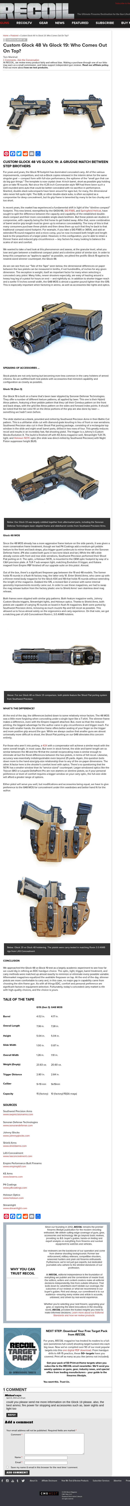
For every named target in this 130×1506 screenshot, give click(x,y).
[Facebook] (3, 1481)
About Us (33, 1480)
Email (18, 1462)
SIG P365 (70, 210)
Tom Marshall (10, 57)
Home (5, 36)
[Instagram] (8, 1481)
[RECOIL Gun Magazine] (37, 18)
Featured (14, 36)
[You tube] (13, 1481)
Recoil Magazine (72, 1492)
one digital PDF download (77, 1350)
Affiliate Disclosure (49, 1480)
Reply (12, 1415)
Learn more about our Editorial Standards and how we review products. (78, 1314)
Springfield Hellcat (91, 210)
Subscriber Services (101, 1480)
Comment (16, 1434)
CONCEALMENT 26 (16, 40)
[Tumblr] (18, 1481)
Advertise (118, 1480)
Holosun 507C (22, 438)
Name (18, 1457)
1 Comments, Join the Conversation (21, 60)
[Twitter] (24, 1481)
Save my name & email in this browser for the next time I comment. (44, 1467)
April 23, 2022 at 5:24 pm (15, 1398)
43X (45, 745)
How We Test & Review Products (75, 1480)
